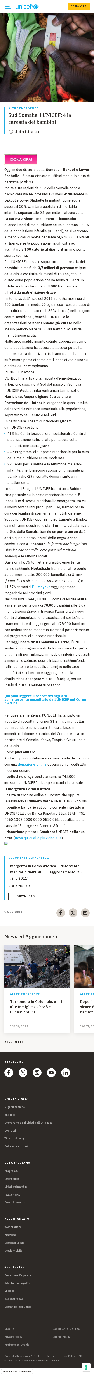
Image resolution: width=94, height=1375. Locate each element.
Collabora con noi (16, 1146)
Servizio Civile (13, 1250)
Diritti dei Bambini (15, 1186)
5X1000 (9, 1291)
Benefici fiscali (13, 1298)
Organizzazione (14, 1107)
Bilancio (9, 1114)
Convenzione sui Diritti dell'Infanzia (28, 1122)
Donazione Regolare (17, 1275)
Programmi (11, 1171)
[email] (85, 913)
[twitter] (73, 913)
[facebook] (60, 913)
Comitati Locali (14, 1242)
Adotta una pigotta (17, 1283)
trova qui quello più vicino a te (38, 838)
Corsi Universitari (15, 1202)
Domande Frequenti (17, 1306)
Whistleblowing (14, 1138)
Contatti (10, 1130)
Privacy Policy (13, 1337)
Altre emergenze (23, 108)
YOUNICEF (11, 1235)
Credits (9, 1329)
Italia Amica (12, 1194)
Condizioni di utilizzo (66, 1329)
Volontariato (13, 1227)
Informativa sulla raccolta (17, 1371)
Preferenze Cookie (17, 1344)
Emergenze (11, 1178)
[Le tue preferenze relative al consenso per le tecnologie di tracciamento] (86, 1367)
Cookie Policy (61, 1337)
